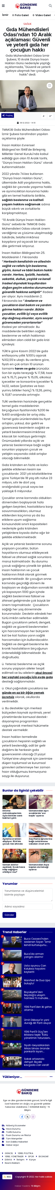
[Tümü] (51, 1076)
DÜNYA (8, 1159)
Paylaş (9, 115)
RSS (8, 1176)
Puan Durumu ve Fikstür (18, 1135)
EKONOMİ (43, 1156)
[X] (27, 1116)
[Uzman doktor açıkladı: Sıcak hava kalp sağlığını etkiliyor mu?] (14, 855)
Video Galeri (43, 15)
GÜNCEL (9, 1153)
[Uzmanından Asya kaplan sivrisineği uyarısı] (41, 855)
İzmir (5, 15)
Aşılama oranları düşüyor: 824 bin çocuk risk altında (12, 841)
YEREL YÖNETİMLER (14, 1156)
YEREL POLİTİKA (25, 1153)
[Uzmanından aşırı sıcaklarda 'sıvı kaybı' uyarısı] (41, 801)
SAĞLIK (27, 24)
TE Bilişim (35, 1185)
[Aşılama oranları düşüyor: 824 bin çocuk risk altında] (14, 830)
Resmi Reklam (12, 1162)
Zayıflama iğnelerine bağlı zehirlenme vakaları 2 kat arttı (40, 841)
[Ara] (50, 6)
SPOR (31, 1156)
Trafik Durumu (13, 1132)
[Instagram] (33, 1116)
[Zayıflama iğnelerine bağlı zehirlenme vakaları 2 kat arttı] (41, 830)
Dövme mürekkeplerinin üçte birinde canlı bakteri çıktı (12, 814)
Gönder (9, 915)
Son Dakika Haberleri (17, 1141)
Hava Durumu (13, 1128)
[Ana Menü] (3, 5)
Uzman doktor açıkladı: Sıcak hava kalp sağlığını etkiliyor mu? (13, 868)
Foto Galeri (21, 15)
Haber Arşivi (12, 1144)
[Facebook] (22, 1116)
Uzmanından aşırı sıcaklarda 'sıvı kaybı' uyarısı (39, 813)
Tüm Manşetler (14, 1138)
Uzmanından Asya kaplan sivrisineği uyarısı (39, 867)
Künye (32, 1159)
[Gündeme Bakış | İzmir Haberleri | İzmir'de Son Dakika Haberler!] (26, 5)
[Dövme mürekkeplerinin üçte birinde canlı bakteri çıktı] (14, 801)
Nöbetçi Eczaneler (16, 1125)
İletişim (20, 1159)
